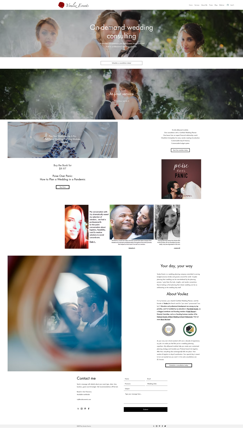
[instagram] (81, 408)
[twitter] (165, 426)
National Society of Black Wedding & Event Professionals (175, 317)
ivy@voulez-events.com (84, 399)
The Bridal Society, (193, 309)
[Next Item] (177, 227)
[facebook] (88, 408)
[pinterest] (85, 408)
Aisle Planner (191, 311)
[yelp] (78, 408)
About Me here (165, 319)
